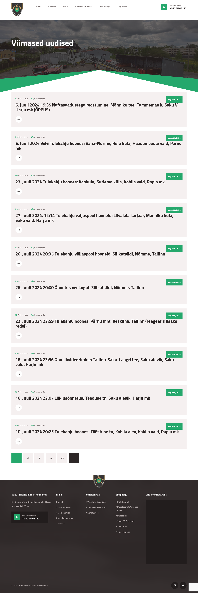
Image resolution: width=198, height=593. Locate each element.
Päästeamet (123, 502)
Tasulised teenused (96, 507)
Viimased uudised (83, 6)
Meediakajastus (65, 518)
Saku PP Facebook (126, 521)
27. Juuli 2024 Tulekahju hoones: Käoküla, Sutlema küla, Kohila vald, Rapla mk (90, 181)
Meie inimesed (64, 507)
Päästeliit (122, 515)
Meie (65, 6)
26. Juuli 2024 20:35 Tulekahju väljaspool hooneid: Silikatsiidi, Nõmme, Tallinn (90, 253)
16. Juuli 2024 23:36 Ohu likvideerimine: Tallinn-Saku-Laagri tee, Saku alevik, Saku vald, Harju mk (94, 362)
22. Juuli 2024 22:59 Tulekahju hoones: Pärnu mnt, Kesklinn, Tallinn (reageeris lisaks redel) (96, 323)
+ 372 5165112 (31, 518)
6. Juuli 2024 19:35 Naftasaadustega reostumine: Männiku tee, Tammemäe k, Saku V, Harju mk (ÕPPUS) (97, 107)
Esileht (38, 6)
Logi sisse (122, 6)
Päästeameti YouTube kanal (127, 508)
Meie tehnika (64, 512)
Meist (60, 502)
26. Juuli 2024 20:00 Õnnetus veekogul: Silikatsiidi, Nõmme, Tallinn (79, 287)
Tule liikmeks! (123, 531)
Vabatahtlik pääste (96, 502)
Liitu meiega (104, 6)
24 (62, 457)
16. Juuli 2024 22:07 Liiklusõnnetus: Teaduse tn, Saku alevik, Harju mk (82, 398)
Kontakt (52, 6)
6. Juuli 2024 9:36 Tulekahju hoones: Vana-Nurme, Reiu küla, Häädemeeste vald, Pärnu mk (98, 146)
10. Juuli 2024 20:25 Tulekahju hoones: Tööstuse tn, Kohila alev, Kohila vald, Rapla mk (97, 431)
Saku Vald (122, 526)
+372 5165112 (178, 8)
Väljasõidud (23, 98)
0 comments (39, 98)
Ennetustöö (93, 512)
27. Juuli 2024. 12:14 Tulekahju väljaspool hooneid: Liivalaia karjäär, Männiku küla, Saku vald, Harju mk (94, 218)
